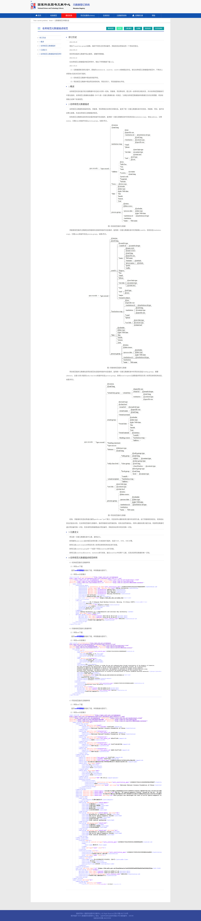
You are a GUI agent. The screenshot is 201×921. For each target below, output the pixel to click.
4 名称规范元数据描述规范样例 (48, 54)
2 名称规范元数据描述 (47, 46)
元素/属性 (129, 28)
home (51, 20)
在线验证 (106, 15)
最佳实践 (69, 15)
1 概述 (41, 42)
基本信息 (111, 28)
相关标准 (148, 28)
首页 (39, 15)
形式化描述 (158, 28)
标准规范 (53, 15)
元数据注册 (139, 15)
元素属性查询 (121, 15)
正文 (119, 28)
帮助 (153, 15)
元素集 (138, 28)
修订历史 (42, 38)
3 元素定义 (43, 50)
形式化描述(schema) (88, 15)
